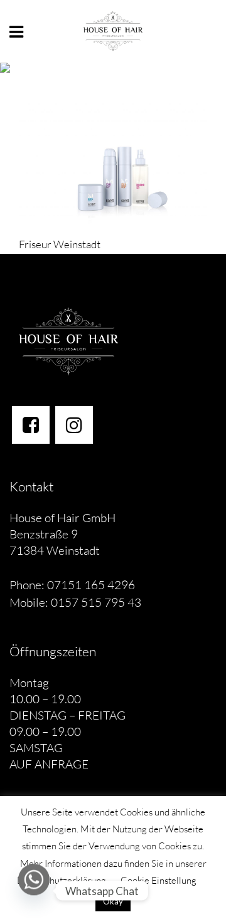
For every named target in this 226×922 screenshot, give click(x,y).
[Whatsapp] (34, 890)
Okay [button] (113, 901)
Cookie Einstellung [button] (158, 880)
